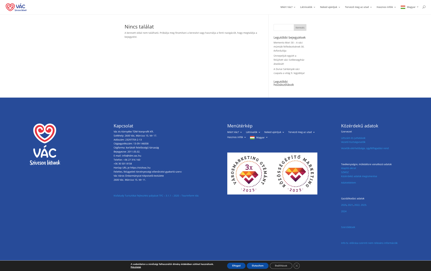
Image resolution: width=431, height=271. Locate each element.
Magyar (411, 7)
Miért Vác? (286, 7)
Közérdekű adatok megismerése (359, 176)
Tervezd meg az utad (357, 7)
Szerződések (348, 227)
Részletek (136, 267)
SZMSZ (345, 172)
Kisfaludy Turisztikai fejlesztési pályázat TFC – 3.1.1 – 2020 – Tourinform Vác (156, 195)
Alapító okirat (348, 168)
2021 (350, 204)
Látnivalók (306, 7)
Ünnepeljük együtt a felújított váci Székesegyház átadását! (289, 59)
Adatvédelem (348, 182)
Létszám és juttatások (353, 138)
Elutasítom (257, 265)
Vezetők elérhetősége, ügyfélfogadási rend (365, 148)
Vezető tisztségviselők (353, 142)
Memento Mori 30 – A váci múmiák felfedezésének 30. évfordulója (289, 46)
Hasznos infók (385, 7)
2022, (357, 204)
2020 (343, 204)
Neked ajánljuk (328, 7)
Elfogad (236, 265)
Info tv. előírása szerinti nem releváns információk (369, 243)
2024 (343, 211)
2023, (364, 204)
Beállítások (281, 265)
